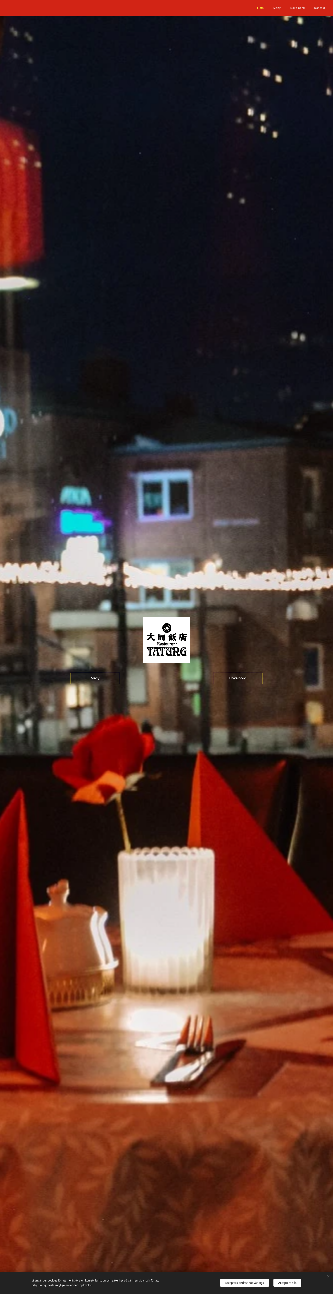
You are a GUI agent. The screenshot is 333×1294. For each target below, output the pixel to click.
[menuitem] (262, 8)
